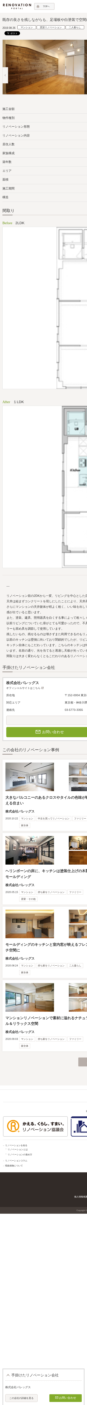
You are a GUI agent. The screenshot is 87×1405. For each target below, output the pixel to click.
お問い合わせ (67, 1397)
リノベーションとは (18, 1149)
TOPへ (46, 6)
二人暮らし (75, 27)
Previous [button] (5, 75)
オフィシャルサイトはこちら (23, 688)
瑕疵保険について (14, 1165)
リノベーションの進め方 (20, 1154)
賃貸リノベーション (51, 27)
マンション (27, 27)
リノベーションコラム (16, 1160)
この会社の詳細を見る (21, 1398)
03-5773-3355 (74, 709)
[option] (43, 67)
